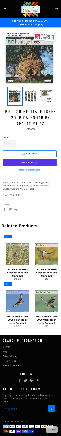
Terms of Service (12, 365)
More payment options (29, 169)
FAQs (5, 351)
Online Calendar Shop (19, 421)
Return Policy (10, 360)
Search (7, 346)
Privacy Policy (10, 356)
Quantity (7, 137)
